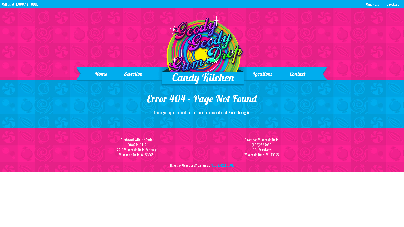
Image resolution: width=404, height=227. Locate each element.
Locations (263, 73)
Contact (297, 73)
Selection (133, 73)
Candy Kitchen (203, 77)
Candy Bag (372, 4)
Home (101, 73)
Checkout (393, 4)
